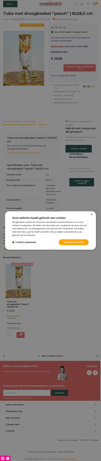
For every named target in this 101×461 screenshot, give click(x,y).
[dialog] (50, 230)
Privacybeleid (42, 235)
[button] (24, 242)
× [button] (92, 214)
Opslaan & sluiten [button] (74, 242)
